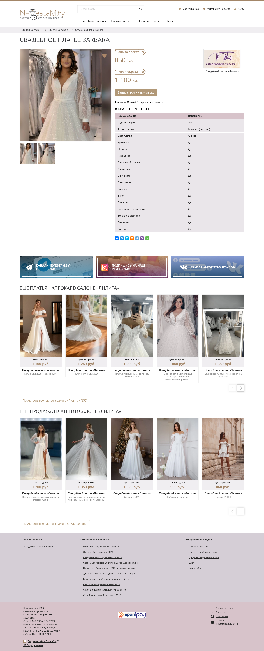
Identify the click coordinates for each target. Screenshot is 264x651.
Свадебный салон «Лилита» (39, 546)
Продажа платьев (149, 21)
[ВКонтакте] (117, 238)
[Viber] (142, 238)
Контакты (220, 612)
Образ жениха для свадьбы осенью (101, 546)
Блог (170, 21)
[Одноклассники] (132, 238)
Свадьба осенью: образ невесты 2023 (102, 557)
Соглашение (222, 616)
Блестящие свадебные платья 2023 (101, 584)
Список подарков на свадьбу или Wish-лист (105, 590)
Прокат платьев (121, 21)
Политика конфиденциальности (227, 622)
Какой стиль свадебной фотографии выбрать (106, 579)
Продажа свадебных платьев (204, 557)
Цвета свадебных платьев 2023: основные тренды (109, 568)
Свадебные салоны (93, 21)
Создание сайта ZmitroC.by (42, 641)
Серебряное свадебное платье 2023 (102, 595)
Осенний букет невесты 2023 (98, 552)
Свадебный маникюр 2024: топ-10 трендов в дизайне (110, 563)
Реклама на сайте (225, 608)
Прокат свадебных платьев (203, 552)
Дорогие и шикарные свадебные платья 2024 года (109, 573)
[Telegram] (137, 238)
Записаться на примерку (135, 92)
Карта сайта (195, 568)
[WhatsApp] (147, 238)
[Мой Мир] (122, 238)
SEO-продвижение (33, 645)
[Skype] (127, 238)
